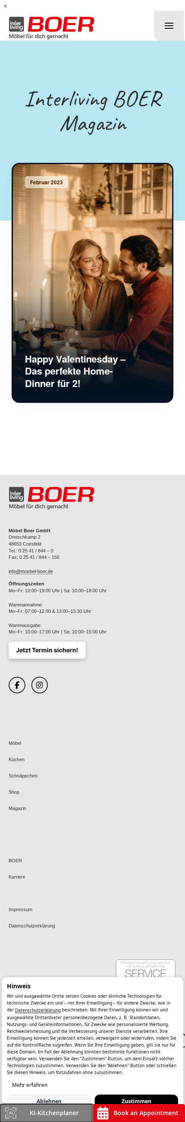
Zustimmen (136, 1101)
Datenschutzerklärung (38, 1011)
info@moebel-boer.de (31, 571)
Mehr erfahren (29, 1085)
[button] (169, 26)
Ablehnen (49, 1101)
